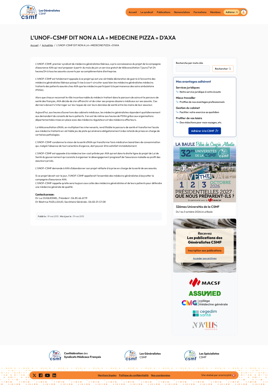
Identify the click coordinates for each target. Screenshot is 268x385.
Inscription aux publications (204, 250)
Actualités (47, 45)
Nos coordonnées (160, 375)
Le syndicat (147, 12)
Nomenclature (182, 12)
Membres (215, 12)
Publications (163, 12)
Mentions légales (107, 375)
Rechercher (221, 68)
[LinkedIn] (54, 375)
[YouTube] (47, 375)
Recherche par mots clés (189, 62)
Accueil (133, 12)
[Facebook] (40, 375)
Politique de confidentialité (134, 375)
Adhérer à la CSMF (202, 131)
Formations (200, 12)
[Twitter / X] (34, 375)
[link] (226, 375)
